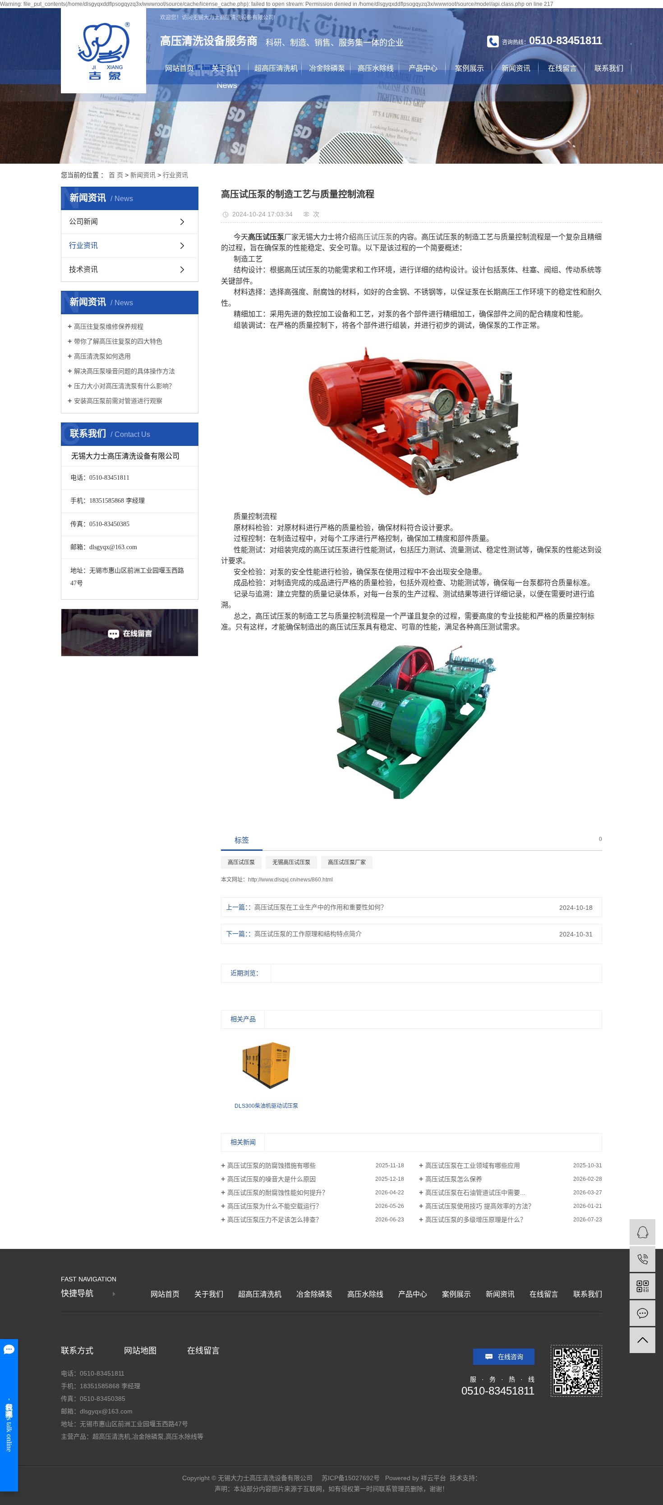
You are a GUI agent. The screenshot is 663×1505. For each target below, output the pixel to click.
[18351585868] (642, 1259)
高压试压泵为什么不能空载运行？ (274, 1206)
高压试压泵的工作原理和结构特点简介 (308, 933)
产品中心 (423, 68)
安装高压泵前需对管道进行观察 (118, 400)
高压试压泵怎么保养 (453, 1179)
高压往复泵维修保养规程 (108, 326)
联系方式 (77, 1350)
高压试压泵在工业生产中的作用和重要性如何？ (320, 907)
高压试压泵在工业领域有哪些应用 (472, 1165)
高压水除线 (376, 68)
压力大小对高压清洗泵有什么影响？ (124, 386)
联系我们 (608, 68)
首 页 (116, 175)
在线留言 (562, 68)
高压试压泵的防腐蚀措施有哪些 (271, 1165)
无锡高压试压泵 (291, 862)
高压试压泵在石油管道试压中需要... (475, 1192)
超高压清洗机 (276, 68)
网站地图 (140, 1350)
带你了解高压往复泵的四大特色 (118, 341)
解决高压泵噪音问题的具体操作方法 (124, 371)
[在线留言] (642, 1313)
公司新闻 (83, 221)
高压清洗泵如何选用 (102, 356)
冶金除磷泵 (327, 68)
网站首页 (179, 68)
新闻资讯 (516, 68)
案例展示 (469, 68)
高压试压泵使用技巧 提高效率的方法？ (479, 1206)
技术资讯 (83, 269)
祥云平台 (433, 1478)
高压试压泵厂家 (347, 862)
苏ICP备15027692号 (351, 1478)
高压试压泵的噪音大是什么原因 (271, 1179)
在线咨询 (510, 1356)
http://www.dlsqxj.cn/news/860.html (290, 879)
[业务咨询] (642, 1232)
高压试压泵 (374, 237)
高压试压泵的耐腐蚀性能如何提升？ (277, 1192)
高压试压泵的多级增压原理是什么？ (475, 1219)
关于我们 (226, 68)
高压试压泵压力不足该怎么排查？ (274, 1219)
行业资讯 (175, 175)
